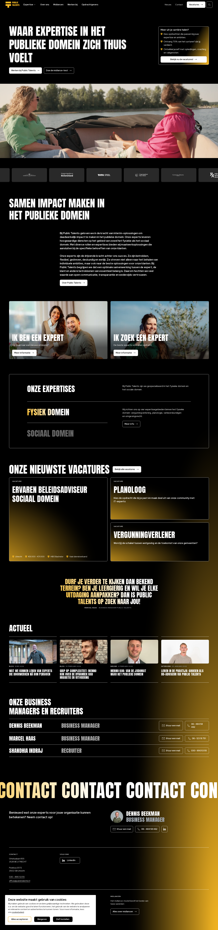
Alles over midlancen (123, 911)
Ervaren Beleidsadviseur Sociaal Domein (49, 494)
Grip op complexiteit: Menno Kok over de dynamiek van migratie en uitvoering (78, 674)
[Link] (67, 412)
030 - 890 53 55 (17, 876)
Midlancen (58, 4)
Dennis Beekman (143, 813)
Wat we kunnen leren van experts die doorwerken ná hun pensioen (30, 672)
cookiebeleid (18, 912)
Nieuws (168, 4)
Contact (179, 4)
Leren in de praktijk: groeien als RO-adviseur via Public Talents (182, 672)
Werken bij (72, 4)
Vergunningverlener (144, 534)
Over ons (44, 4)
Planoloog (130, 489)
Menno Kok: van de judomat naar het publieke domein (128, 672)
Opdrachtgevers (90, 4)
